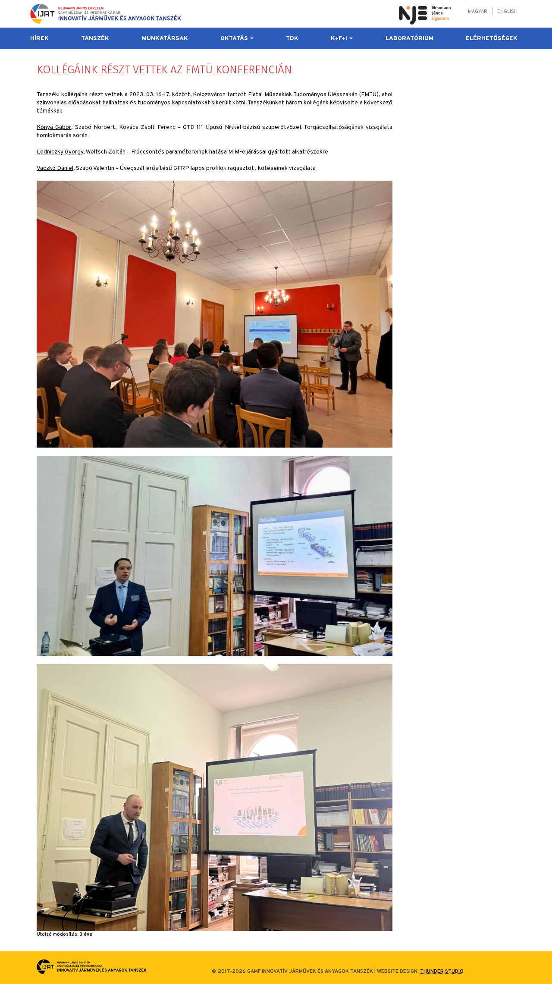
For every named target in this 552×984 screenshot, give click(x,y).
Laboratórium (409, 38)
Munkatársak (165, 38)
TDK (292, 38)
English (507, 12)
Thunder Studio (442, 971)
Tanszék (95, 38)
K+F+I (339, 38)
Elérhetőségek (492, 38)
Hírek (39, 38)
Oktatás (234, 38)
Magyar (477, 12)
